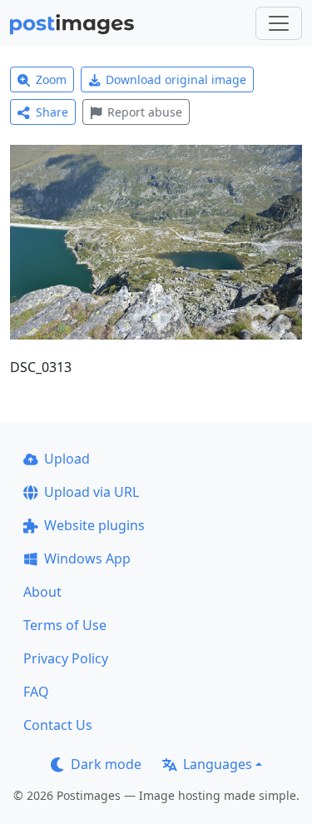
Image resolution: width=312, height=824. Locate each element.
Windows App (87, 558)
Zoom (51, 79)
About (42, 592)
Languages (217, 764)
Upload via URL (91, 492)
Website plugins (94, 525)
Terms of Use (64, 625)
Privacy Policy (65, 658)
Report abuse (144, 112)
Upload (67, 458)
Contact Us (57, 725)
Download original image (176, 79)
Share (52, 112)
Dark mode (106, 764)
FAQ (36, 692)
